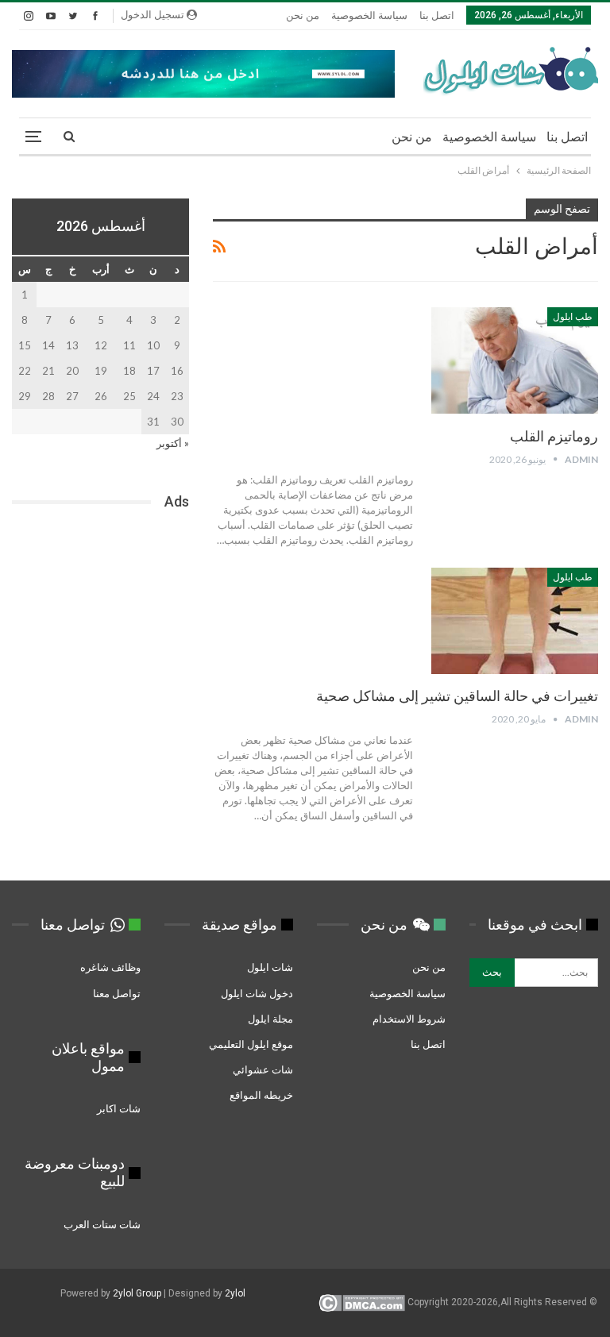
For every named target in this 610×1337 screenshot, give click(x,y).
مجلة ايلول (270, 1018)
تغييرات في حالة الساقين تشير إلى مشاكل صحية (457, 696)
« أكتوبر (172, 443)
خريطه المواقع (261, 1094)
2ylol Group (137, 1293)
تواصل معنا (117, 993)
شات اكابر (118, 1108)
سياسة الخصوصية (369, 15)
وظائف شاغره (109, 967)
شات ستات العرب (101, 1224)
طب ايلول (573, 316)
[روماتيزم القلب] (514, 360)
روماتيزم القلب (554, 436)
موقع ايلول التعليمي (250, 1044)
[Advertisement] (100, 618)
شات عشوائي (263, 1069)
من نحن (302, 15)
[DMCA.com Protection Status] (362, 1302)
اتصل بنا (436, 15)
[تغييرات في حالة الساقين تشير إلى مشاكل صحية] (514, 621)
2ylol (235, 1293)
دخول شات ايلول (257, 993)
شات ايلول (270, 967)
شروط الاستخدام (409, 1018)
